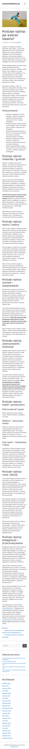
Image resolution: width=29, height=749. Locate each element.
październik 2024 (7, 738)
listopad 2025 (6, 705)
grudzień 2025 (6, 703)
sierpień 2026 (6, 683)
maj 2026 (5, 691)
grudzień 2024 (6, 733)
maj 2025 (5, 720)
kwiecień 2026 (6, 693)
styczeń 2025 (6, 730)
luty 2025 (5, 728)
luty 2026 (5, 698)
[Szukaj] (25, 646)
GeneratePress (15, 746)
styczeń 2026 (6, 701)
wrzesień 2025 (6, 710)
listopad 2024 (6, 735)
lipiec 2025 (5, 715)
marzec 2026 (6, 696)
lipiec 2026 (5, 686)
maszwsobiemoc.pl (11, 4)
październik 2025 (7, 708)
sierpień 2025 (6, 713)
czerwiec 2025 (6, 718)
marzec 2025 (6, 725)
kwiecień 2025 (6, 723)
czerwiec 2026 (6, 688)
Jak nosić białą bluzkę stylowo (9, 661)
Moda (6, 628)
